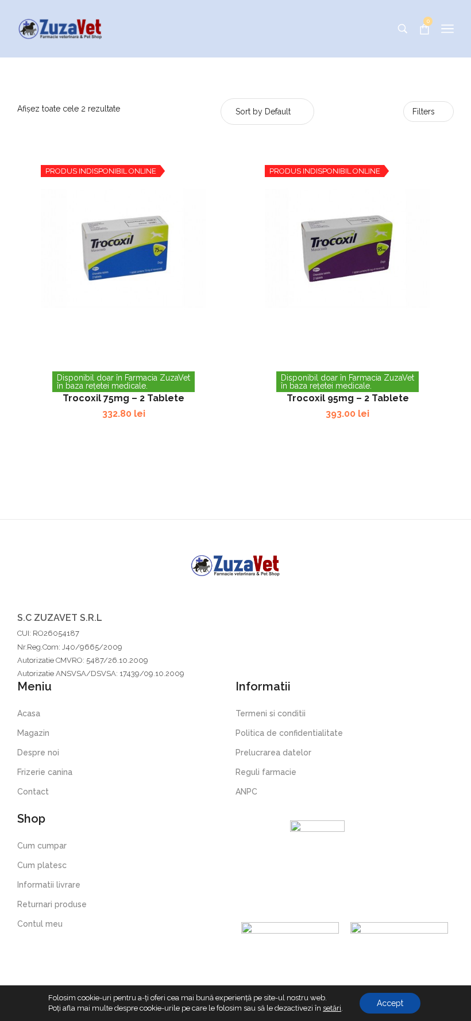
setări (332, 1008)
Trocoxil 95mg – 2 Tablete (348, 398)
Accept (390, 1003)
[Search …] (402, 29)
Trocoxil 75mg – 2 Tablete (123, 398)
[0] (424, 29)
